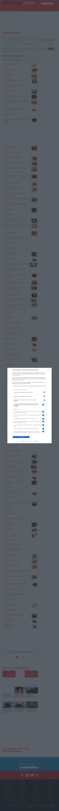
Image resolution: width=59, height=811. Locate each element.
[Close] (49, 370)
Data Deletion (23, 441)
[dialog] (29, 405)
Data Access (29, 441)
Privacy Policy (36, 441)
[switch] (43, 392)
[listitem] (29, 389)
